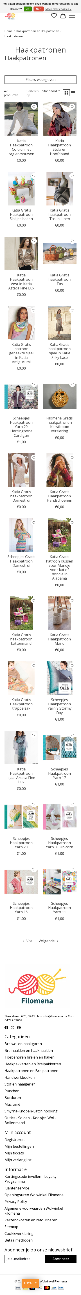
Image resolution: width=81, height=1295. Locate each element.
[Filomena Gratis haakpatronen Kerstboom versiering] (59, 396)
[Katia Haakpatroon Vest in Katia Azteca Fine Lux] (21, 253)
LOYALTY (30, 1283)
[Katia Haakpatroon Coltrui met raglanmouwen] (21, 119)
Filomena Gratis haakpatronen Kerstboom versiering (59, 425)
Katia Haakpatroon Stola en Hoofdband (59, 147)
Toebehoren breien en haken (29, 1057)
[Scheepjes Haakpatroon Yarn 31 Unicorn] (59, 817)
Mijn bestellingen (19, 1146)
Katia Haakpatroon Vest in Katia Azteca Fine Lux (21, 282)
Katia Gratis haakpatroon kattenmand (21, 639)
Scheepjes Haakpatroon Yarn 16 (21, 907)
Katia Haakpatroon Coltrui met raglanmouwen (21, 147)
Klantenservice (16, 1188)
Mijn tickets (14, 1153)
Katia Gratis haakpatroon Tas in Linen (59, 214)
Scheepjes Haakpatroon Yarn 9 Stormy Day (60, 706)
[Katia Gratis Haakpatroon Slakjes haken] (21, 188)
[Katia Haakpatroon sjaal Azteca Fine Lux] (21, 747)
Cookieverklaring (19, 1233)
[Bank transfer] (18, 1288)
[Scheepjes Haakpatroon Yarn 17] (59, 747)
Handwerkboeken (19, 1077)
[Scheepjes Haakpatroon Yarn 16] (21, 882)
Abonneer (60, 1258)
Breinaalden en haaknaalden (28, 1050)
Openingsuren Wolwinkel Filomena (33, 1194)
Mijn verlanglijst (18, 1159)
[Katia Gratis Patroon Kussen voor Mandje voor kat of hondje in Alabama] (59, 535)
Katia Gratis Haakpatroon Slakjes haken (21, 214)
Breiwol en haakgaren (23, 1043)
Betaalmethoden (18, 1240)
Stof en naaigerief (19, 1084)
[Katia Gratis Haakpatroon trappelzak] (21, 678)
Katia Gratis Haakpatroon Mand (59, 639)
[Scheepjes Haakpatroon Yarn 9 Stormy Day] (59, 678)
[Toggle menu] (72, 15)
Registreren (14, 1139)
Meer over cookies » (58, 9)
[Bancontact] (40, 1288)
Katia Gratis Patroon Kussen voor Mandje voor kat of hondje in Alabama (59, 567)
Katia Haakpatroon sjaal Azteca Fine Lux (21, 776)
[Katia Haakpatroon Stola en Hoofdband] (59, 119)
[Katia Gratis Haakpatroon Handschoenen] (59, 470)
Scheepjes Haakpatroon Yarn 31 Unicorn (59, 842)
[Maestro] (32, 1288)
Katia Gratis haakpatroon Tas (59, 279)
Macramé (12, 1104)
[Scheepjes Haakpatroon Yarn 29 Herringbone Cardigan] (21, 396)
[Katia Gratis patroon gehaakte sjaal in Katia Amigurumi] (21, 323)
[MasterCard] (47, 1288)
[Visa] (54, 1288)
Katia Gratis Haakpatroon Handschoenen (59, 496)
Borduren (12, 1097)
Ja (27, 9)
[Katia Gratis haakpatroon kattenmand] (21, 613)
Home (8, 31)
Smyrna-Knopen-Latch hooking (31, 1111)
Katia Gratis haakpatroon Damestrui (21, 496)
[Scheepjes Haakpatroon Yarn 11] (59, 882)
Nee (38, 9)
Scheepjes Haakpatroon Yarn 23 (21, 842)
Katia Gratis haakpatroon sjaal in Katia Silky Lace (59, 351)
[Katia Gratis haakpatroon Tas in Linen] (59, 188)
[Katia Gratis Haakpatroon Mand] (59, 613)
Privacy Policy (15, 1201)
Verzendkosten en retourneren (30, 1220)
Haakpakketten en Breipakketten (32, 1063)
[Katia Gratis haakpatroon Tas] (59, 253)
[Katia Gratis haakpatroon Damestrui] (21, 470)
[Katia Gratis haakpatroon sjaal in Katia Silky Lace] (59, 323)
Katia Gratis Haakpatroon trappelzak (21, 704)
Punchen (11, 1090)
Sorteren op (33, 93)
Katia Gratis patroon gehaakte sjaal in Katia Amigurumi (21, 353)
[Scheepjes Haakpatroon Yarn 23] (21, 817)
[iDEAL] (25, 1288)
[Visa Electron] (61, 1288)
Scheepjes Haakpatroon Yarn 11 (59, 907)
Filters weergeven (41, 79)
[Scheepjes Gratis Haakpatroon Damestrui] (21, 535)
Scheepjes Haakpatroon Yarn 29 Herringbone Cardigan (21, 427)
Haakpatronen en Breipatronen (37, 31)
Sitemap (11, 1226)
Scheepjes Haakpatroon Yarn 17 (59, 773)
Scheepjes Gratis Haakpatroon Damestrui (21, 561)
